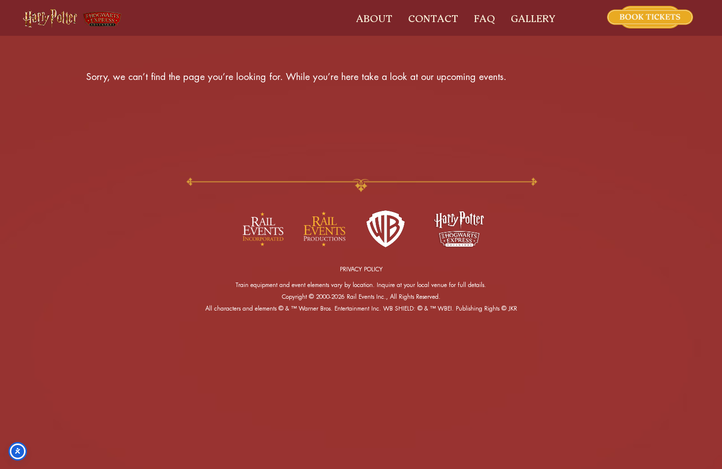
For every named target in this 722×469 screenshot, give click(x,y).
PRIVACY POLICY (361, 269)
